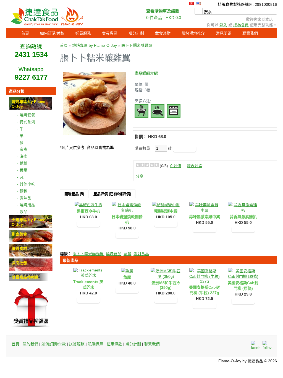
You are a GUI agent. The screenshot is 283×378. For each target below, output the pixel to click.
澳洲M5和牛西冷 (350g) (165, 285)
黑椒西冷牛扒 (88, 211)
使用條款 (114, 344)
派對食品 (141, 254)
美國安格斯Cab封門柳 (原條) (243, 286)
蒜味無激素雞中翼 (204, 216)
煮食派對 (163, 33)
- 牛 (20, 128)
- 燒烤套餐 (26, 115)
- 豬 (20, 142)
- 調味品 (24, 198)
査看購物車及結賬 (162, 11)
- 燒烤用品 (26, 205)
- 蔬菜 (22, 163)
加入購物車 (88, 224)
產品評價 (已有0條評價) (112, 194)
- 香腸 (22, 170)
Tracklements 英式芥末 (88, 284)
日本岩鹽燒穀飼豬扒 (127, 219)
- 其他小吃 (26, 184)
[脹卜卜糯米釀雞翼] (94, 133)
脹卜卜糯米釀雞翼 (136, 45)
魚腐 (127, 277)
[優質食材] (31, 255)
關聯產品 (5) (74, 194)
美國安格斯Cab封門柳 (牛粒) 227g (204, 290)
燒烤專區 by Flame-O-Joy (94, 45)
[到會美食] (31, 241)
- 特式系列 (26, 122)
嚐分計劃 (136, 33)
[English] (198, 3)
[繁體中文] (191, 3)
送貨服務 (83, 33)
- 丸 (20, 177)
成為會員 (241, 25)
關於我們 (30, 344)
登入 (223, 25)
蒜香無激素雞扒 (243, 216)
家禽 (127, 254)
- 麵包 (22, 191)
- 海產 (22, 156)
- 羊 (20, 135)
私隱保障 (95, 344)
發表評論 (194, 166)
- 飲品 (22, 211)
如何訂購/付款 (52, 33)
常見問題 (223, 33)
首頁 (25, 33)
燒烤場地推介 (193, 33)
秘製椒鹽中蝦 (165, 211)
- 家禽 (22, 149)
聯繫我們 (250, 33)
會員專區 (109, 33)
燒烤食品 (113, 254)
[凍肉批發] (31, 269)
